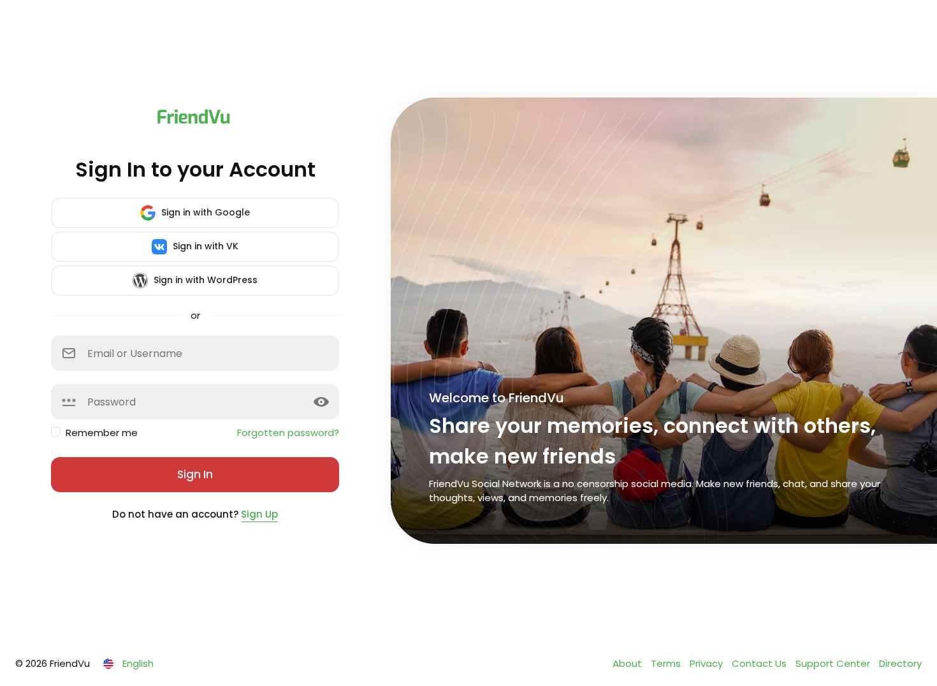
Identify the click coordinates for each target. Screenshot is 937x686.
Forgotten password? (288, 432)
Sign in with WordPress (204, 280)
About (628, 663)
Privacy (707, 663)
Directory (900, 663)
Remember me (102, 432)
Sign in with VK (204, 246)
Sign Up (259, 514)
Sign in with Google (204, 212)
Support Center (834, 663)
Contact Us (760, 663)
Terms (667, 663)
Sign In (195, 474)
